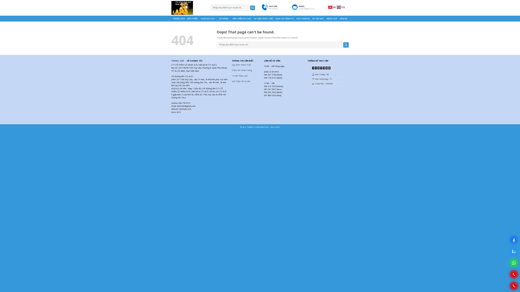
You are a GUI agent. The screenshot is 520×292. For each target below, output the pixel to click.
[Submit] (252, 8)
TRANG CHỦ (177, 60)
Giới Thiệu (192, 18)
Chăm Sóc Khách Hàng (242, 70)
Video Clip (331, 18)
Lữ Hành (223, 18)
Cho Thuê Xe (303, 18)
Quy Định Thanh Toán (241, 65)
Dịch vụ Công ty (285, 18)
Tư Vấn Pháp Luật (264, 18)
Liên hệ (343, 18)
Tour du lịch (207, 18)
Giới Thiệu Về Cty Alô (241, 81)
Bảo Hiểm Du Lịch (242, 18)
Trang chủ (179, 18)
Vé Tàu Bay (318, 18)
